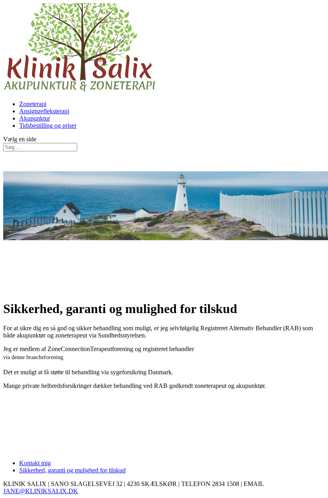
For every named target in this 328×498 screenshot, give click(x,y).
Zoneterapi (32, 103)
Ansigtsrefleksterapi (44, 111)
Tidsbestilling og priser (47, 125)
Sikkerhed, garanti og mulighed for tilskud (72, 470)
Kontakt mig (35, 463)
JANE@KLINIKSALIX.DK (40, 491)
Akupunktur (34, 118)
